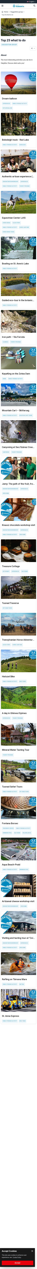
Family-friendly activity (20, 103)
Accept (17, 1263)
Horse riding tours (8, 231)
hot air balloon (7, 108)
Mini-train (22, 1021)
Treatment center (8, 828)
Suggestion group (16, 12)
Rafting (21, 984)
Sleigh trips (16, 222)
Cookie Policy (17, 1257)
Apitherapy (6, 571)
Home (6, 12)
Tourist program (24, 186)
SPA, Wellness (27, 832)
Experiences (6, 103)
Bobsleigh (22, 144)
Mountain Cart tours (25, 415)
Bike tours (22, 681)
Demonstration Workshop (10, 181)
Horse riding (6, 222)
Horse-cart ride (24, 227)
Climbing (5, 342)
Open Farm (6, 493)
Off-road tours (7, 608)
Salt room (25, 571)
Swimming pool (7, 832)
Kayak (4, 378)
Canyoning (6, 452)
